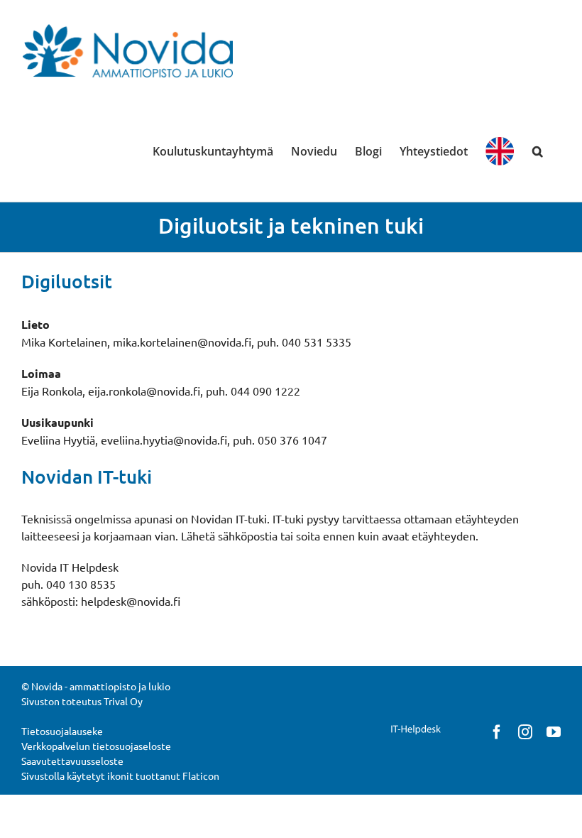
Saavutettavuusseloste (72, 760)
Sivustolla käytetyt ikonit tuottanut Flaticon (120, 775)
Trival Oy (123, 701)
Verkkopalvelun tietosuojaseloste (96, 745)
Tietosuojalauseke (62, 730)
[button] (537, 151)
